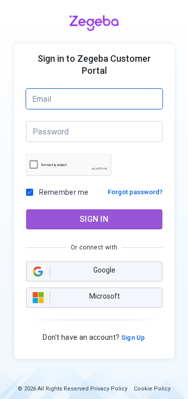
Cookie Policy (152, 388)
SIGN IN (94, 219)
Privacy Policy (108, 388)
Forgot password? (135, 192)
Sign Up (132, 337)
